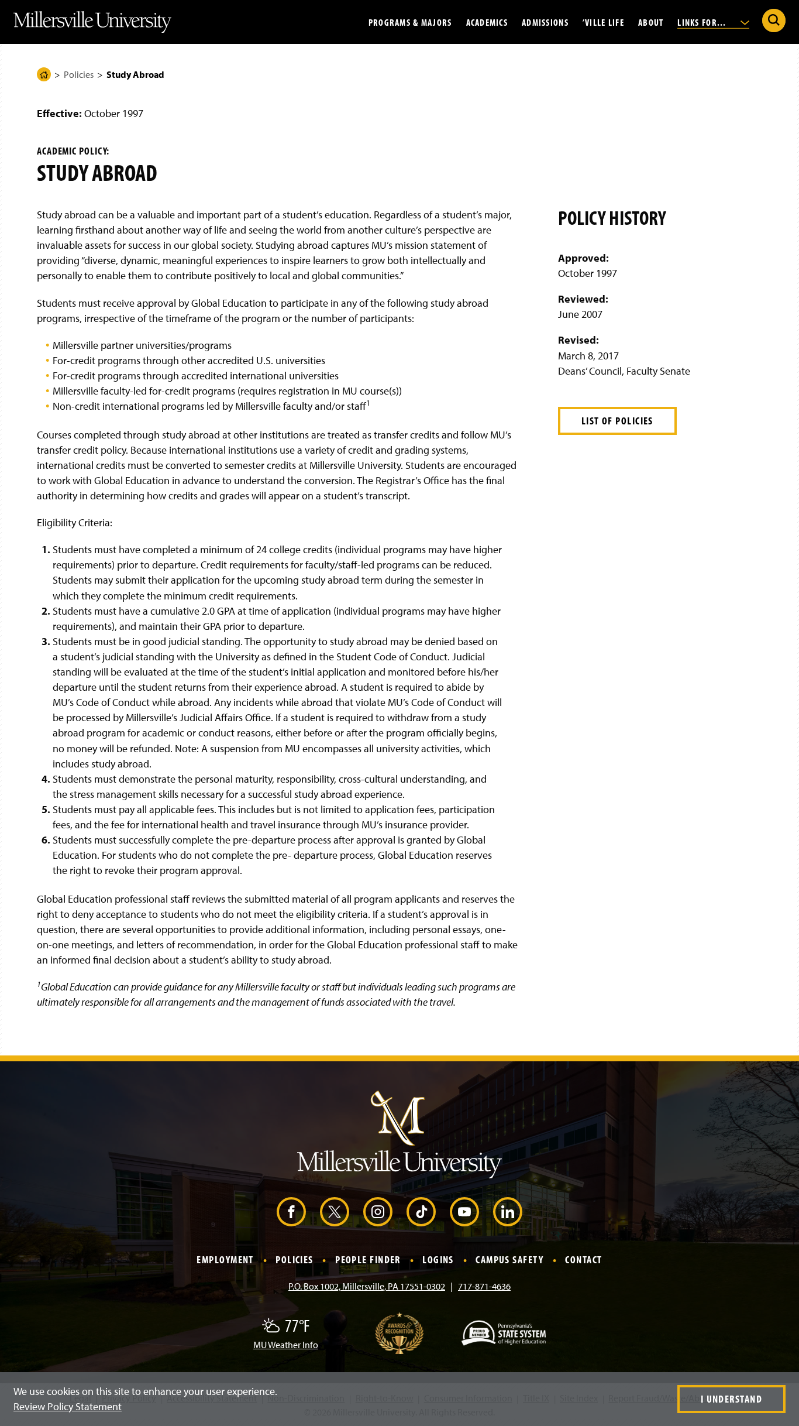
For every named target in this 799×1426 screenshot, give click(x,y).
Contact (583, 1260)
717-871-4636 (484, 1286)
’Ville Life (603, 22)
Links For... (703, 22)
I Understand (731, 1399)
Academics (487, 22)
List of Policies (617, 420)
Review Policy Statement (67, 1406)
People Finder (368, 1260)
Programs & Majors (410, 22)
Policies (79, 74)
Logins (438, 1260)
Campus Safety (509, 1260)
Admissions (545, 22)
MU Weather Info (285, 1344)
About (650, 22)
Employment (225, 1260)
